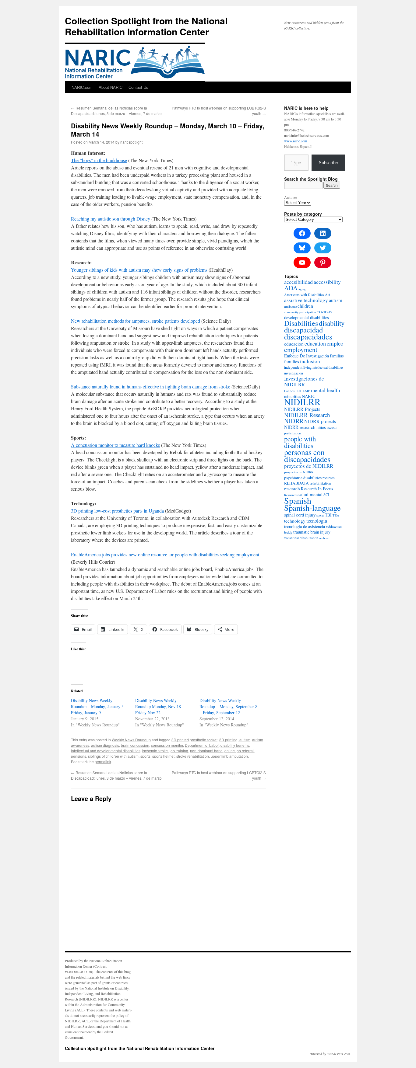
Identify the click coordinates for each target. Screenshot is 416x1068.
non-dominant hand (206, 750)
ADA (291, 288)
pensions (78, 756)
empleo (335, 343)
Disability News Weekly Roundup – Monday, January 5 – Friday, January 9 (99, 706)
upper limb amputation (229, 756)
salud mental (310, 494)
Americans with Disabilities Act (307, 294)
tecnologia (316, 520)
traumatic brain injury (311, 532)
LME (306, 390)
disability (332, 323)
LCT (298, 390)
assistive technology (306, 300)
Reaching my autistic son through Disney (110, 218)
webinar (324, 538)
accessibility (327, 281)
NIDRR (293, 421)
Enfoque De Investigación (306, 356)
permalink (103, 761)
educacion (294, 344)
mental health (325, 390)
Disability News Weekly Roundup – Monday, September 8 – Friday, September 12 (228, 706)
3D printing (228, 739)
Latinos (289, 390)
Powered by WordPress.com (329, 1053)
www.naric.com (295, 140)
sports (145, 756)
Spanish (297, 500)
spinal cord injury (300, 515)
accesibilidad (298, 281)
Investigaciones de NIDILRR (304, 381)
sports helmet (163, 756)
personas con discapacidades (307, 455)
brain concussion (135, 745)
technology (294, 521)
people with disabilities (300, 442)
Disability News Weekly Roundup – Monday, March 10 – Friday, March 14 (167, 129)
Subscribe (328, 162)
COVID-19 (324, 312)
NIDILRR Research (307, 415)
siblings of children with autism (113, 756)
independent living (298, 367)
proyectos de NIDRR (298, 472)
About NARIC (110, 87)
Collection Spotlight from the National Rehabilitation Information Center (146, 26)
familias (337, 356)
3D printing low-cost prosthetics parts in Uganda (117, 510)
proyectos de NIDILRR (308, 465)
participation (292, 433)
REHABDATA (296, 483)
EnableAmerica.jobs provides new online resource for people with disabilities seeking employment (165, 554)
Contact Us (138, 87)
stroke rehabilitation (192, 756)
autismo (290, 306)
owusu (332, 427)
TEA (336, 515)
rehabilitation (320, 483)
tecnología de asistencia (304, 526)
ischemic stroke (155, 750)
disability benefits (234, 745)
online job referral (239, 750)
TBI (328, 515)
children (305, 306)
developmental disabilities (306, 317)
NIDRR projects (320, 421)
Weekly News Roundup (131, 739)
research (292, 488)
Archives (290, 197)
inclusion (310, 361)
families (291, 361)
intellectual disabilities (327, 367)
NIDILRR (302, 402)
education (315, 343)
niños (321, 427)
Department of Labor (202, 745)
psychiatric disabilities (303, 477)
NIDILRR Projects (302, 409)
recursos (329, 477)
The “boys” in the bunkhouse (99, 160)
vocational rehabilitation (301, 538)
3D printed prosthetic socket (194, 739)
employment (300, 349)
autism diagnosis (105, 745)
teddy (288, 532)
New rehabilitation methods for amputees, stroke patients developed (135, 321)
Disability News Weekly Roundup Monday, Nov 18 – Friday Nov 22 (159, 706)
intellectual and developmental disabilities (105, 750)
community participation (300, 312)
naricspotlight (131, 141)
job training (179, 750)
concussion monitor (167, 745)
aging (301, 289)
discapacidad (303, 330)
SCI (326, 494)
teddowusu (334, 526)
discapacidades (308, 336)
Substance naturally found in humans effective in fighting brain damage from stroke (150, 386)
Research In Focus (317, 489)
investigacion (293, 373)
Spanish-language (312, 507)
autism (244, 739)
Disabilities (301, 323)
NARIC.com (82, 87)
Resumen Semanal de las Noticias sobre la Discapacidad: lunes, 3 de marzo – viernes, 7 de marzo (116, 110)
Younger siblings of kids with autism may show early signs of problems (139, 269)
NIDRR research (300, 427)
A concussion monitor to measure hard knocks (115, 445)
